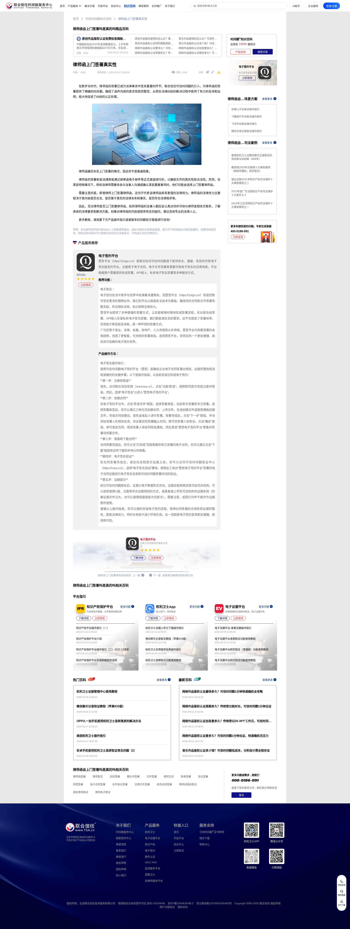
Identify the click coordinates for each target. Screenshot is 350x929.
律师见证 (169, 776)
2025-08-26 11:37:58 (87, 712)
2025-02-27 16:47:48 (87, 741)
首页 (62, 6)
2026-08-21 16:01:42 (192, 697)
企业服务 (313, 6)
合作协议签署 (120, 784)
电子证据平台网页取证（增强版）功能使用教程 (241, 649)
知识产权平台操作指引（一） (92, 627)
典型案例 (144, 6)
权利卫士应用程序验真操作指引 (163, 649)
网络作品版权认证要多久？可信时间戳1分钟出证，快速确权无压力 (155, 48)
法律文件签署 (142, 784)
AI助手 (296, 6)
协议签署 (203, 776)
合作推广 (157, 6)
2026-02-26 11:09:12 (87, 697)
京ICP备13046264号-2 (181, 903)
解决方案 (90, 6)
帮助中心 (204, 844)
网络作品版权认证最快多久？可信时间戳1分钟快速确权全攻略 (199, 52)
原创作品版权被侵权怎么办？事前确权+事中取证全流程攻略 (155, 38)
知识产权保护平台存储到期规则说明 (96, 660)
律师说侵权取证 (188, 784)
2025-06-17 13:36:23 (87, 726)
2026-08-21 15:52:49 (192, 712)
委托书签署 (133, 776)
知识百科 (130, 6)
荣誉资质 (121, 844)
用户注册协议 (167, 907)
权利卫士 (150, 832)
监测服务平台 (152, 868)
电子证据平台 (152, 838)
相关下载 (204, 838)
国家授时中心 (123, 838)
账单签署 (186, 776)
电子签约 (150, 850)
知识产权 (150, 844)
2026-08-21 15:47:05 (192, 741)
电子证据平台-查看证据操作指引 (233, 627)
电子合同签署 (97, 784)
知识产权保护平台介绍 (89, 638)
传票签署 (78, 784)
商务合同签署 (164, 784)
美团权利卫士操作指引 (91, 735)
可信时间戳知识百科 (98, 18)
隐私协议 (183, 907)
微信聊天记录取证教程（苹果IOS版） (166, 638)
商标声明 (121, 862)
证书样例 (211, 831)
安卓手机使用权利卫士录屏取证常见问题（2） (107, 750)
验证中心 (116, 6)
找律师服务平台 (154, 880)
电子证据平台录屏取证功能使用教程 (235, 638)
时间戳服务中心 (125, 832)
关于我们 (170, 6)
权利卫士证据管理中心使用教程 (97, 691)
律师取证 (98, 776)
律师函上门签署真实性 (132, 18)
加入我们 (121, 875)
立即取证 (179, 850)
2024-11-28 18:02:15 (87, 756)
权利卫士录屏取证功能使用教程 (163, 660)
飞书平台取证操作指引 (244, 123)
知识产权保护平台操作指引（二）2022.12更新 (102, 649)
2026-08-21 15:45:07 (192, 756)
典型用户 (121, 856)
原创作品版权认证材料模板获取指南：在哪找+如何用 (155, 43)
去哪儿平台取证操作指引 (245, 109)
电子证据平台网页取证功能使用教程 (235, 660)
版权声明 (121, 869)
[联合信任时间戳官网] (29, 5)
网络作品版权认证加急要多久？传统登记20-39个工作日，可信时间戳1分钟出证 (199, 48)
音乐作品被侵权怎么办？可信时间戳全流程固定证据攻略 (199, 38)
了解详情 (138, 557)
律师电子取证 (102, 792)
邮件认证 (150, 856)
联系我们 (121, 850)
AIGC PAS (151, 862)
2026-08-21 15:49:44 (192, 726)
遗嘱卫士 (150, 874)
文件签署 (152, 776)
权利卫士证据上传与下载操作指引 (164, 627)
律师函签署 (79, 776)
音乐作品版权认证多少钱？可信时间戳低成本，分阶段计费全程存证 (199, 43)
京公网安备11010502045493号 (214, 903)
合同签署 (115, 776)
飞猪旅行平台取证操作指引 (246, 116)
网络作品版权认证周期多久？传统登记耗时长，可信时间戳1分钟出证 (155, 52)
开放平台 (103, 6)
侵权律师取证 (80, 792)
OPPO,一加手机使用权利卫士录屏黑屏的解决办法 (109, 721)
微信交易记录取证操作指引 (246, 131)
